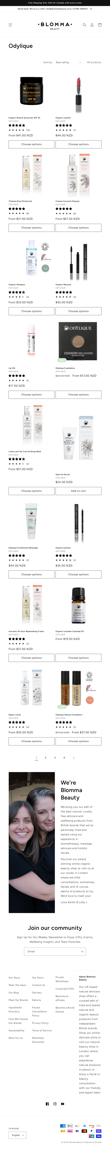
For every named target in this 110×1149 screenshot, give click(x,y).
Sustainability (16, 1030)
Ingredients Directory (15, 1009)
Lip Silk (12, 368)
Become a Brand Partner (65, 1009)
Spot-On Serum (63, 474)
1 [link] (36, 757)
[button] (10, 25)
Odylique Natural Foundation (69, 715)
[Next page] (73, 758)
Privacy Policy (40, 1023)
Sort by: (48, 62)
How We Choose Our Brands (18, 1021)
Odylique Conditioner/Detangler (23, 548)
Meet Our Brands (18, 1000)
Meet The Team (17, 985)
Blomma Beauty (76, 1142)
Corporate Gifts (65, 988)
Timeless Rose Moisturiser (20, 201)
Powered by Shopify (92, 1142)
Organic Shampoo (17, 284)
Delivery (37, 992)
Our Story (14, 977)
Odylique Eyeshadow (65, 368)
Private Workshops (62, 979)
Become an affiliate (62, 998)
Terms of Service (42, 1030)
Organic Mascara (63, 284)
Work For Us (16, 1037)
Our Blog (14, 992)
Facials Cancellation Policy (39, 1011)
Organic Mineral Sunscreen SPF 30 (24, 118)
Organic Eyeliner (63, 548)
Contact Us (38, 985)
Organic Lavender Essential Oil (70, 631)
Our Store (37, 977)
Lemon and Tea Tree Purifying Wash (25, 451)
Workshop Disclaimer (38, 1039)
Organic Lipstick (63, 118)
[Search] (84, 25)
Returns (36, 1000)
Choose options (31, 144)
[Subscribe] (82, 952)
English (16, 1135)
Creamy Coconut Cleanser (68, 201)
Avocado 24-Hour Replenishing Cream (26, 631)
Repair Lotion (15, 715)
